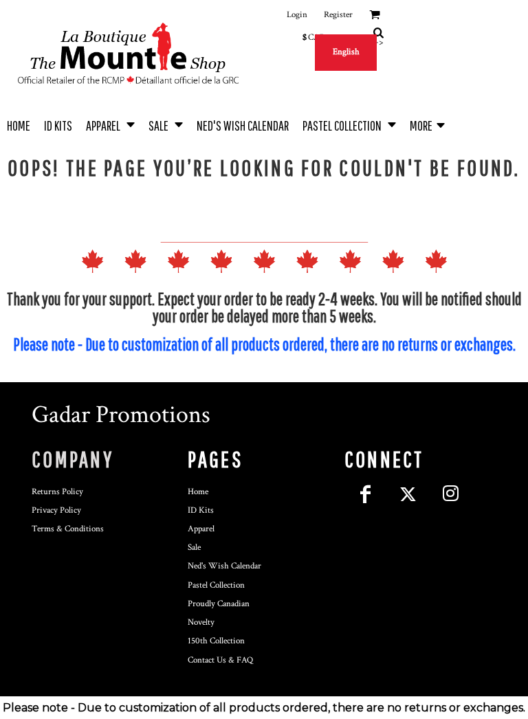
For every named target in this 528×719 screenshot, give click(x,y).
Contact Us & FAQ (220, 660)
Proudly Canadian (219, 604)
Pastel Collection (216, 585)
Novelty (201, 622)
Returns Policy (57, 492)
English (346, 52)
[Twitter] (408, 494)
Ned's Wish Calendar (224, 566)
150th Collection (216, 641)
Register (338, 15)
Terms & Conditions (68, 529)
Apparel (201, 529)
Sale (194, 547)
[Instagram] (451, 494)
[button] (110, 124)
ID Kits (201, 510)
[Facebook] (366, 494)
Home (198, 492)
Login (297, 15)
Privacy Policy (56, 510)
